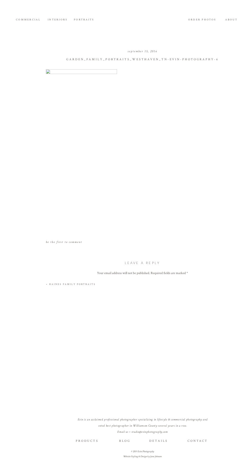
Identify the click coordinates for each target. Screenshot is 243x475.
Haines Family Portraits (72, 284)
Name (143, 344)
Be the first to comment (64, 242)
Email (142, 360)
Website (142, 375)
